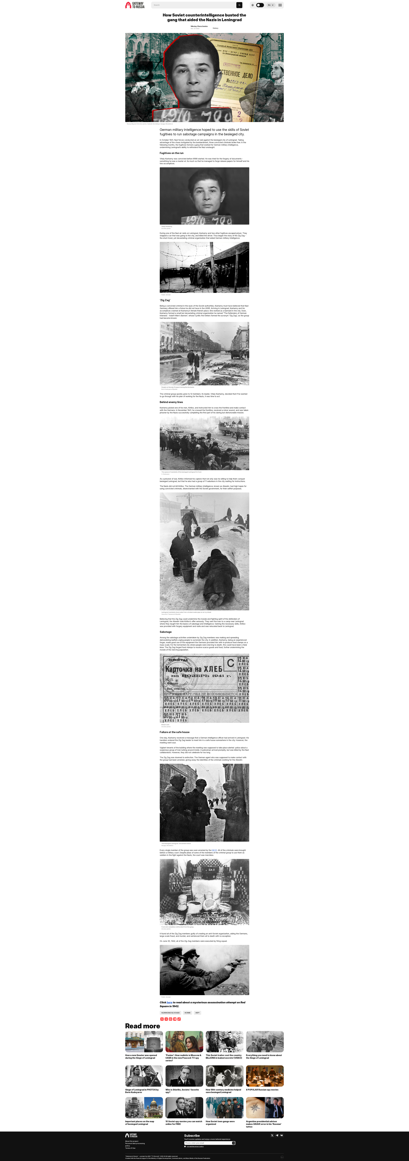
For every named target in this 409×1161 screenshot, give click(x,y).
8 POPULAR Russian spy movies (262, 1089)
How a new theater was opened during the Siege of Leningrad (141, 1056)
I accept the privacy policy (195, 1146)
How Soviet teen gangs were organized (220, 1122)
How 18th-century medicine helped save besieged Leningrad (223, 1091)
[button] (234, 4)
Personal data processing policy (135, 1144)
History (215, 28)
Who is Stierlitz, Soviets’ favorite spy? (182, 1091)
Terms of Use (130, 1148)
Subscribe (192, 1135)
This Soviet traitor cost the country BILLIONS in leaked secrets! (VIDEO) (224, 1056)
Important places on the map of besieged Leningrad (139, 1122)
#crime (187, 1013)
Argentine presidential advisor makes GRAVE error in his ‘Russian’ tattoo (263, 1124)
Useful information (268, 10)
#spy (197, 1013)
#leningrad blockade (170, 1013)
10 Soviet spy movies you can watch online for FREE (184, 1122)
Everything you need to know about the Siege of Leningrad (264, 1056)
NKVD (214, 850)
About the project (131, 1141)
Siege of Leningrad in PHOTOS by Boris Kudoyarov (142, 1091)
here (169, 1002)
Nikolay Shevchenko (199, 26)
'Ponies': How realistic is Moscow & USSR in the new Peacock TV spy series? (183, 1058)
